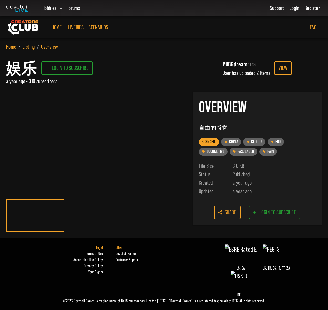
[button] (209, 142)
